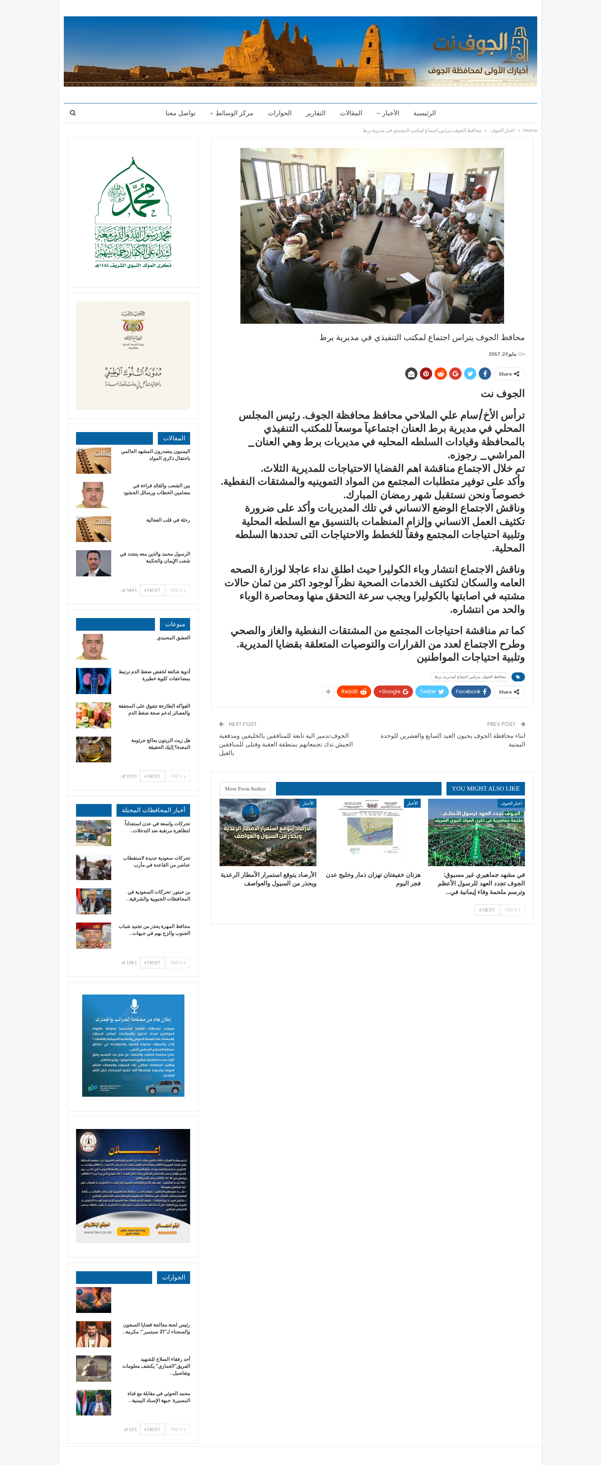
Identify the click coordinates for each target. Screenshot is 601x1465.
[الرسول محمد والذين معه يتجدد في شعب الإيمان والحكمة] (93, 563)
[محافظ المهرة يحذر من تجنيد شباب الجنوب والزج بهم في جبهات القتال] (93, 936)
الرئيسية (424, 113)
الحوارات (280, 113)
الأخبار (390, 113)
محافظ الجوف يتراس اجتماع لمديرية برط (470, 677)
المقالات (351, 113)
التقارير (315, 113)
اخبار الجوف (511, 803)
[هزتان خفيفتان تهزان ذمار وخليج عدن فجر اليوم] (372, 833)
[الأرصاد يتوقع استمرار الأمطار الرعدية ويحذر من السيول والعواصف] (268, 833)
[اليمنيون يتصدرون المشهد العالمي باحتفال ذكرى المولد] (93, 461)
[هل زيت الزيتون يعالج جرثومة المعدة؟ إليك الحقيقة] (93, 750)
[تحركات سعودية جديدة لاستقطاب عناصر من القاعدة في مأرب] (93, 867)
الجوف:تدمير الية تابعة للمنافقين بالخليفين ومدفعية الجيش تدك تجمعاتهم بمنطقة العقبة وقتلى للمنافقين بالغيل (286, 744)
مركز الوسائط (234, 113)
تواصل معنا (180, 113)
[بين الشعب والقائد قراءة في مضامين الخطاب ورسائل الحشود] (93, 495)
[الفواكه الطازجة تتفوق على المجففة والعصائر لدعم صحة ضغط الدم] (93, 715)
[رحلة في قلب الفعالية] (93, 529)
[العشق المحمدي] (93, 647)
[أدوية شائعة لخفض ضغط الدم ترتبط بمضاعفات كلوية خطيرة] (93, 681)
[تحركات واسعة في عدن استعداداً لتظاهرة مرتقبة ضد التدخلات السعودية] (93, 833)
